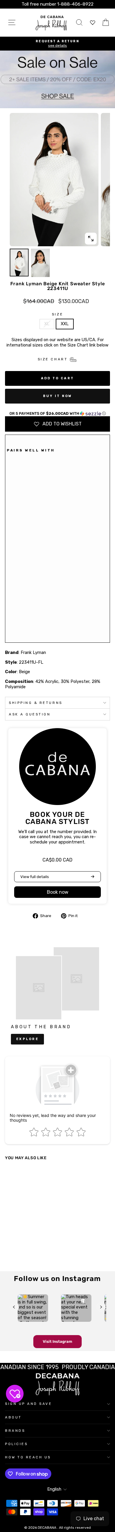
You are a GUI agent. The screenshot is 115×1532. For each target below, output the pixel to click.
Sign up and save (28, 1404)
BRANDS (15, 1431)
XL (47, 323)
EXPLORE (27, 1039)
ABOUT (13, 1417)
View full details (34, 876)
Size (57, 314)
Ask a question (29, 714)
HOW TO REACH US (28, 1457)
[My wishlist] (92, 22)
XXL (65, 323)
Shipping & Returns (36, 703)
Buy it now (57, 396)
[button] (57, 413)
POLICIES (16, 1444)
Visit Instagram (57, 1341)
